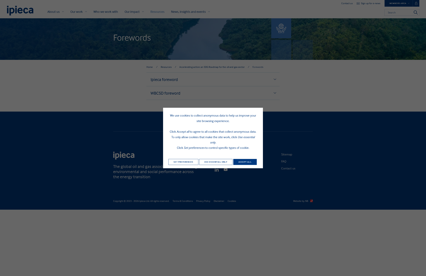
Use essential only (215, 162)
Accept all (245, 162)
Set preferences (183, 162)
